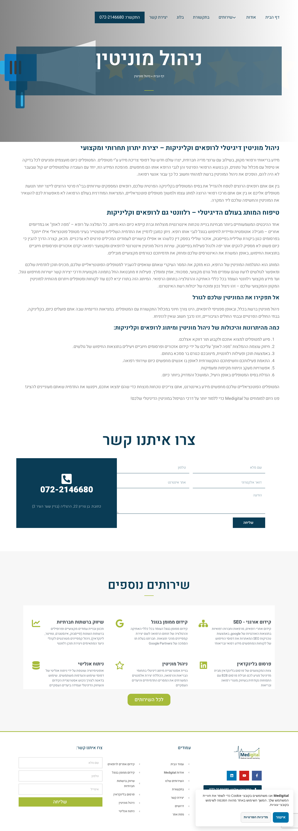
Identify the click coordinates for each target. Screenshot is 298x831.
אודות (251, 17)
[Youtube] (244, 776)
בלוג (180, 17)
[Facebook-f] (257, 776)
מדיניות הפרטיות (256, 817)
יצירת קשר (158, 17)
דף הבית (272, 17)
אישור (281, 817)
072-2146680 (66, 490)
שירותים (226, 17)
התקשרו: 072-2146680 (119, 17)
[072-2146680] (66, 479)
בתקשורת (201, 17)
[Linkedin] (232, 776)
